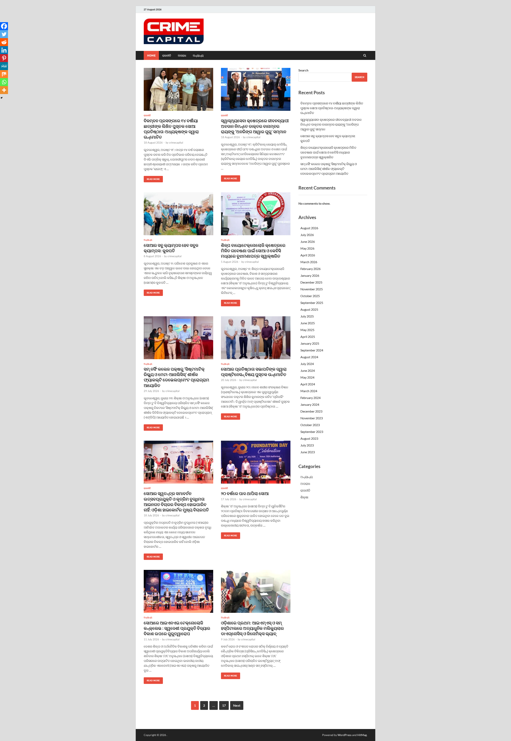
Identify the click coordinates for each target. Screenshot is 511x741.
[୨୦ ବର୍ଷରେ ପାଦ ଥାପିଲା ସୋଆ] (255, 464)
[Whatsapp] (4, 82)
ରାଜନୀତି (166, 55)
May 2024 (307, 377)
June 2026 (307, 241)
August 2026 (309, 228)
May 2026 (307, 248)
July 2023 (307, 445)
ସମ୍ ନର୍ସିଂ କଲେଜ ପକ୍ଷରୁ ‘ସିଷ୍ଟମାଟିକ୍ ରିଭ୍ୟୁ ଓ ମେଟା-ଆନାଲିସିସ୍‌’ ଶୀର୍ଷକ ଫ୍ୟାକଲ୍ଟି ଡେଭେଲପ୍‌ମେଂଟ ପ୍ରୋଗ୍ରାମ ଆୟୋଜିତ (328, 168)
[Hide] (1, 97)
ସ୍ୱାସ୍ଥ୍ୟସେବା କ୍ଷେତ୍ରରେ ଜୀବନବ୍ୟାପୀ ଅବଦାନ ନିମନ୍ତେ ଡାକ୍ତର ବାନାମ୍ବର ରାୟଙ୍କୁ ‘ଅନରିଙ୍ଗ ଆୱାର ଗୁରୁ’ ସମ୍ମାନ (255, 126)
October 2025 (310, 296)
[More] (4, 90)
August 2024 (309, 357)
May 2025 (307, 330)
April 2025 (307, 336)
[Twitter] (4, 34)
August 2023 (309, 438)
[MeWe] (4, 66)
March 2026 (308, 262)
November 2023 (311, 418)
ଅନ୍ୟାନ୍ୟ (198, 55)
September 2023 (311, 431)
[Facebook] (4, 26)
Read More (152, 178)
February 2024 (310, 398)
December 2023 (311, 411)
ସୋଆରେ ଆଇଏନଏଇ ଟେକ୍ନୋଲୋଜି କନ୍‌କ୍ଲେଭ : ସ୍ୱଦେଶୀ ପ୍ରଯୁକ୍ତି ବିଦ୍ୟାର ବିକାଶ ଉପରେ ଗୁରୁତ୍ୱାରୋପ (177, 628)
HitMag (362, 735)
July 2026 (307, 235)
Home (151, 55)
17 (224, 705)
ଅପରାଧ (182, 55)
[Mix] (4, 74)
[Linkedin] (4, 50)
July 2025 (307, 316)
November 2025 (311, 289)
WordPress (345, 735)
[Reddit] (4, 42)
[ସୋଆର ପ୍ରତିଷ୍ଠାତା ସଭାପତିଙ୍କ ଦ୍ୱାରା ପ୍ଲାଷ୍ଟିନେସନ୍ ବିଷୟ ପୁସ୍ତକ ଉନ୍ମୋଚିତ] (255, 339)
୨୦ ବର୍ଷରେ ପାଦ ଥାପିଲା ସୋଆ (245, 493)
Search (303, 70)
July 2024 (307, 364)
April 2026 (307, 255)
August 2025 (309, 309)
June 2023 (307, 452)
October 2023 (310, 425)
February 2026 (310, 269)
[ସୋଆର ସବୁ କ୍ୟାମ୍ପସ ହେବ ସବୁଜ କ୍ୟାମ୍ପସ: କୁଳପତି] (178, 215)
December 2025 (311, 282)
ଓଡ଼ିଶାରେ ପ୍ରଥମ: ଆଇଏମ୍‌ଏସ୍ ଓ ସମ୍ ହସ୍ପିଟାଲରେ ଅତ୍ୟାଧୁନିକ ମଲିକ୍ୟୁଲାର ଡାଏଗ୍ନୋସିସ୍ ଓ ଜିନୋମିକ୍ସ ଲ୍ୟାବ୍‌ (252, 628)
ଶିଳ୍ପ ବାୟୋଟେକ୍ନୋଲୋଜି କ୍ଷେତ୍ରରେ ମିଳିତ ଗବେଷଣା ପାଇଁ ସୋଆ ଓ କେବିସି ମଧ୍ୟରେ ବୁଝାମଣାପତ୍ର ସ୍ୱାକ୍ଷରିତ (253, 251)
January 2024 (309, 404)
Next (236, 705)
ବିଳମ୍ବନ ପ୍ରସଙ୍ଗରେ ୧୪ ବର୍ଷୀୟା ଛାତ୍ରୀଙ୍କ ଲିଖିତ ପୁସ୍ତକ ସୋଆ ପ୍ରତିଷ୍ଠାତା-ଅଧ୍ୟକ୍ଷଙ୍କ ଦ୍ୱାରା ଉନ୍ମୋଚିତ (331, 108)
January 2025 (309, 343)
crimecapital (176, 142)
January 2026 (309, 275)
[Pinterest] (4, 58)
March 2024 (308, 391)
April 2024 (307, 384)
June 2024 (307, 370)
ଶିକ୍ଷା (304, 497)
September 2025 (311, 303)
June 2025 (307, 323)
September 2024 (311, 350)
